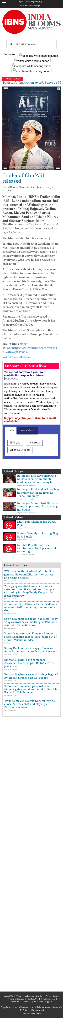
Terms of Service (16, 999)
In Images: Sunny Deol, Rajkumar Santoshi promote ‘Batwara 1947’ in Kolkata (38, 506)
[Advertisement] (31, 854)
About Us (8, 996)
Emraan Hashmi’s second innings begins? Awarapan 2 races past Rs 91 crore (31, 676)
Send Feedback (48, 999)
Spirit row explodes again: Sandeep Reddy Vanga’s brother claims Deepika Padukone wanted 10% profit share (31, 622)
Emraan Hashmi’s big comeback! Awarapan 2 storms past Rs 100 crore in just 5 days (29, 663)
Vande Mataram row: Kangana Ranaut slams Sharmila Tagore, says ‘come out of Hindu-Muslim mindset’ (30, 637)
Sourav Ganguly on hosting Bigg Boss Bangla (37, 535)
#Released (25, 357)
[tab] (10, 430)
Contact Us (32, 999)
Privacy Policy (52, 996)
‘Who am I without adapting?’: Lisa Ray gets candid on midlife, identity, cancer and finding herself (29, 575)
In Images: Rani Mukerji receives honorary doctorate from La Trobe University (38, 493)
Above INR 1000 (20, 450)
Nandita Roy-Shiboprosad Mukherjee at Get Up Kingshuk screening (37, 548)
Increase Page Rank (32, 1013)
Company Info (37, 1010)
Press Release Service (21, 1001)
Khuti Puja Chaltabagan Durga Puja (36, 523)
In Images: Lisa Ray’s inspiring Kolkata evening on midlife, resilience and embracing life (36, 479)
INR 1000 (34, 443)
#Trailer (14, 357)
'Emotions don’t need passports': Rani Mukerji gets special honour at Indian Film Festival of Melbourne (31, 689)
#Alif (5, 357)
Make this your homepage (30, 6)
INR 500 (15, 443)
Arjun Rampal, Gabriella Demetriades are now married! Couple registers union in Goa (31, 607)
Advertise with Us (33, 996)
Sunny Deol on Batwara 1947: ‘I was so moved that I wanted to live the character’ (31, 650)
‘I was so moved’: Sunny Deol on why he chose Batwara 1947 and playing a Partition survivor (29, 704)
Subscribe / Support (43, 1001)
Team (18, 996)
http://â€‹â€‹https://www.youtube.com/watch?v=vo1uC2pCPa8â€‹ (29, 348)
